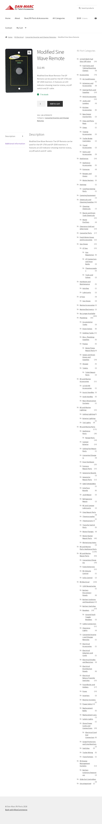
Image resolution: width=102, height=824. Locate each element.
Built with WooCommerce (16, 809)
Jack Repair (86, 495)
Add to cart (55, 103)
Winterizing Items (89, 542)
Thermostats (87, 521)
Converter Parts (86, 233)
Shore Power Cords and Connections (87, 725)
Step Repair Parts (89, 512)
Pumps (85, 344)
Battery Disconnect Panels (86, 592)
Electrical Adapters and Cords (87, 653)
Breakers (85, 610)
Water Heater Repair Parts (87, 537)
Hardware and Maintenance (85, 282)
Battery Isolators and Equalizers (89, 600)
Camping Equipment (88, 195)
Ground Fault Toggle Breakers (90, 617)
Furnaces (86, 169)
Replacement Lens (89, 715)
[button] (29, 52)
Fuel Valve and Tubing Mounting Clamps (89, 68)
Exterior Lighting (88, 418)
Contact (8, 28)
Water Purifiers (85, 221)
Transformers (87, 757)
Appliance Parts (86, 432)
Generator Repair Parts (87, 478)
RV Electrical (19, 37)
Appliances (84, 158)
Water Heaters (88, 180)
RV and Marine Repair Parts (85, 554)
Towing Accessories (87, 133)
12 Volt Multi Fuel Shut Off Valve (86, 60)
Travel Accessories (87, 146)
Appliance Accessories (87, 164)
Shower (85, 364)
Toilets (85, 368)
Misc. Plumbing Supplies (88, 338)
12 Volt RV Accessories (87, 387)
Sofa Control (87, 578)
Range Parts (90, 438)
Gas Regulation (89, 253)
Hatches (85, 288)
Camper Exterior (85, 443)
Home (7, 18)
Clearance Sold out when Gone (87, 227)
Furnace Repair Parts (87, 467)
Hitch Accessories (89, 96)
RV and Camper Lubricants (88, 506)
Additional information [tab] (15, 143)
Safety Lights (87, 719)
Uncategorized (85, 783)
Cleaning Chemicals (86, 207)
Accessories (84, 75)
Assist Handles (88, 392)
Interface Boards (86, 489)
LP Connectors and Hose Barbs (91, 261)
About (17, 18)
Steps (84, 127)
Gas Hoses (84, 244)
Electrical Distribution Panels (87, 668)
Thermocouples (88, 516)
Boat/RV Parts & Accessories (36, 18)
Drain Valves (87, 329)
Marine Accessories (87, 305)
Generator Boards (89, 473)
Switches (86, 748)
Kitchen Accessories (87, 108)
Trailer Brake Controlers (87, 139)
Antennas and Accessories (87, 84)
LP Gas (85, 248)
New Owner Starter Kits (87, 115)
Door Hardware (88, 462)
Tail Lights (86, 422)
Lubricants (86, 292)
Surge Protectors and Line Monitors (89, 743)
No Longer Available (87, 313)
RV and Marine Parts (87, 427)
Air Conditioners (88, 79)
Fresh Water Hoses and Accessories (87, 238)
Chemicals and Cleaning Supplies (87, 200)
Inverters (85, 695)
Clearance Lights (86, 629)
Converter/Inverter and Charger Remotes (40, 37)
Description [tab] (10, 136)
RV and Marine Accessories (85, 380)
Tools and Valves (89, 276)
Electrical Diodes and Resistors (89, 661)
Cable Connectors (89, 624)
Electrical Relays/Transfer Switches (88, 678)
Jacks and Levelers (86, 102)
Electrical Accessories (87, 645)
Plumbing (83, 318)
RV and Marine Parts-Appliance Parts (88, 548)
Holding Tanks (88, 333)
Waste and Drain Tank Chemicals (88, 214)
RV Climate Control (86, 572)
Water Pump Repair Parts (90, 349)
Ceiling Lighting (88, 414)
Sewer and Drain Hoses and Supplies (88, 357)
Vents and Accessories (87, 153)
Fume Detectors (88, 567)
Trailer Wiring (87, 752)
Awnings (83, 184)
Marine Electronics (87, 309)
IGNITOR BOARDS (89, 484)
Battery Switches (89, 606)
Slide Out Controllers (88, 779)
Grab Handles (87, 396)
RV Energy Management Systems (85, 763)
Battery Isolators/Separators (89, 772)
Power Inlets (87, 704)
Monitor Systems (89, 700)
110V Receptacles (89, 586)
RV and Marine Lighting (85, 408)
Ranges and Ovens (87, 174)
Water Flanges (88, 531)
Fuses (84, 691)
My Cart (20, 28)
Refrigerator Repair (87, 500)
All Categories (59, 18)
